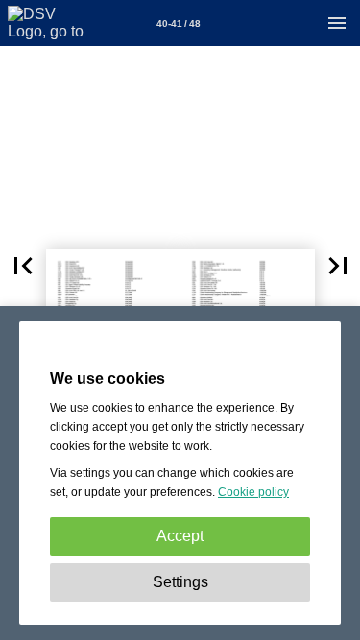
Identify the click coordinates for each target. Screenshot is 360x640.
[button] (23, 266)
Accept (180, 536)
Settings (180, 582)
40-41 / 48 (178, 23)
